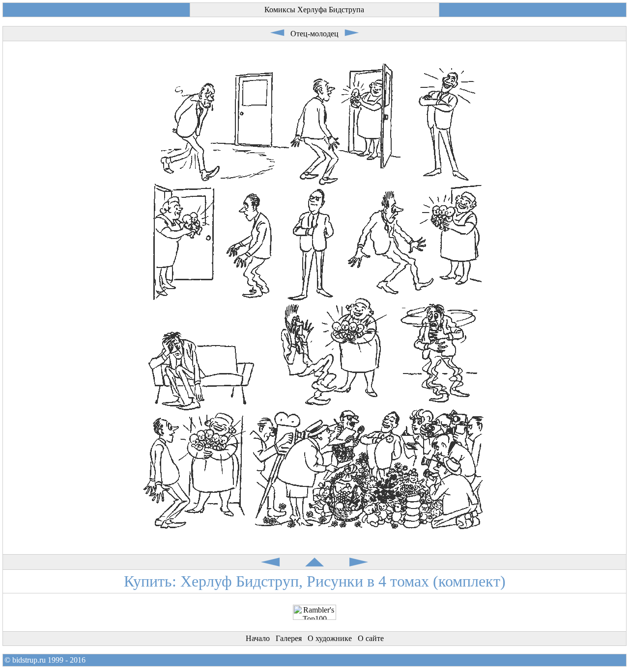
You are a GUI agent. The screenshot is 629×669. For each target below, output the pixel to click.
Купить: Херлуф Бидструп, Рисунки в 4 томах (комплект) (315, 581)
